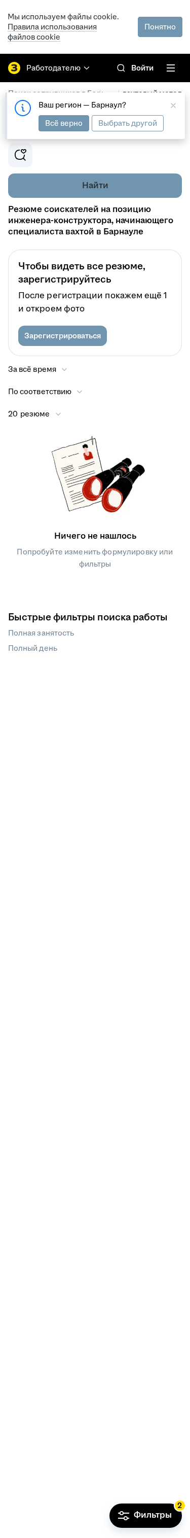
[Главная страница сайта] (14, 68)
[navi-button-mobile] (171, 68)
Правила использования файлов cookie (52, 31)
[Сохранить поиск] (20, 155)
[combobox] (46, 392)
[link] (121, 68)
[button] (62, 336)
